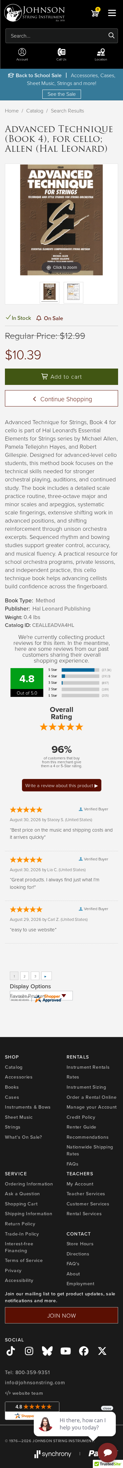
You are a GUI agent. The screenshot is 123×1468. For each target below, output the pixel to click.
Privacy (13, 1270)
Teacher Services (86, 1193)
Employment (80, 1283)
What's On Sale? (23, 1137)
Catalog (34, 110)
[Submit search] (111, 35)
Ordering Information (29, 1183)
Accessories (19, 1076)
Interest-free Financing (19, 1247)
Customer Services (88, 1203)
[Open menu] (112, 13)
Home (12, 110)
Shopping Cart (21, 1203)
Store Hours (80, 1243)
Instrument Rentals (88, 1067)
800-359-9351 (32, 1372)
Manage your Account (92, 1107)
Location (101, 59)
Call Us (61, 59)
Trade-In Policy (22, 1233)
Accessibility (19, 1280)
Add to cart (65, 376)
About (73, 1273)
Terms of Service (24, 1260)
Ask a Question (22, 1193)
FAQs (73, 1163)
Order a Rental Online (92, 1097)
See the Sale (62, 93)
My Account (80, 1183)
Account (22, 59)
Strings (13, 1127)
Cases (12, 1097)
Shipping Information (28, 1213)
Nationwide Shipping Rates (90, 1150)
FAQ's (73, 1263)
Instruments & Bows (28, 1107)
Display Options (30, 986)
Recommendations (88, 1137)
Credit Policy (81, 1117)
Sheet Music (19, 1117)
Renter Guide (82, 1127)
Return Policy (20, 1223)
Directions (78, 1253)
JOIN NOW (61, 1315)
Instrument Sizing (86, 1087)
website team (27, 1393)
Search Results (67, 110)
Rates (73, 1076)
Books (12, 1087)
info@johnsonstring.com (35, 1382)
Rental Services (84, 1213)
